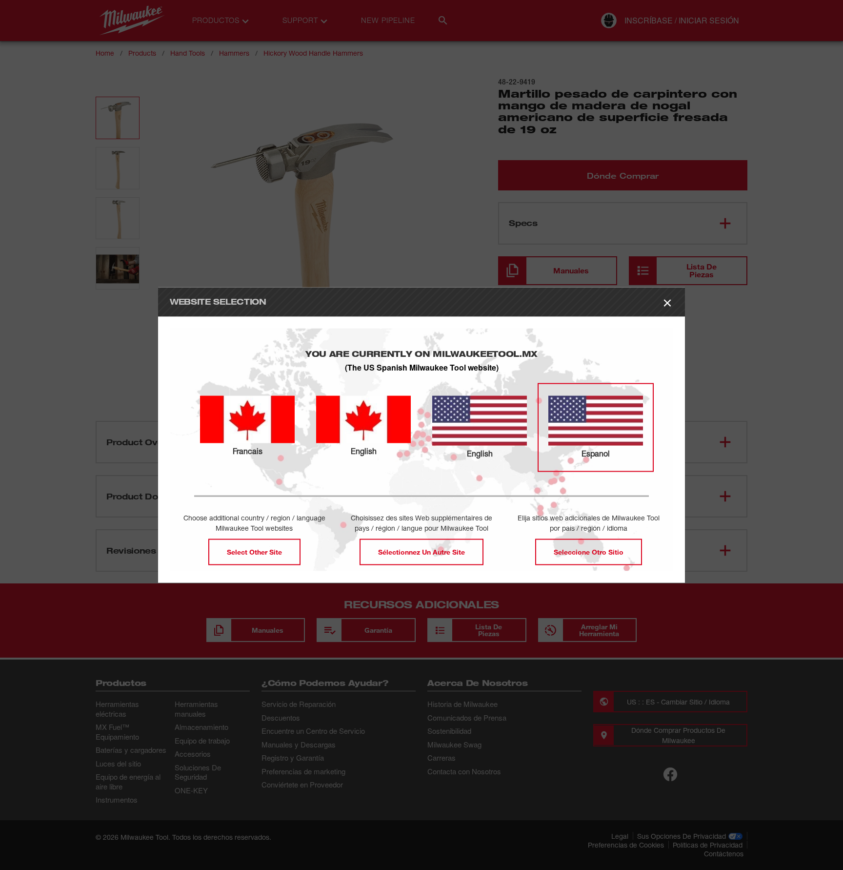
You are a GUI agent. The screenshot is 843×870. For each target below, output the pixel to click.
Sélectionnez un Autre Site (421, 551)
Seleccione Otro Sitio (588, 551)
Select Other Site (254, 551)
